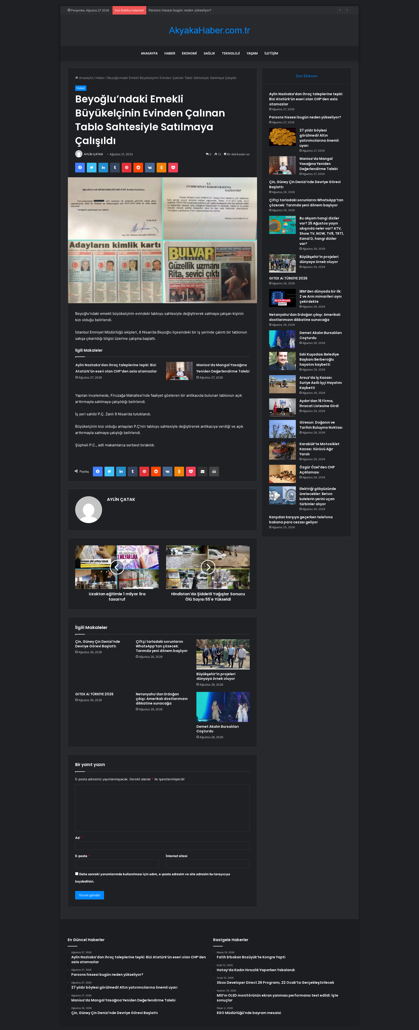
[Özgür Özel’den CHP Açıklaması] (282, 474)
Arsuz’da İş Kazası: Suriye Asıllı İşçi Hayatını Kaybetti (320, 382)
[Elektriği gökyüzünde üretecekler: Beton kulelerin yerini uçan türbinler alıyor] (282, 495)
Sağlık (209, 53)
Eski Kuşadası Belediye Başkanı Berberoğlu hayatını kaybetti (319, 359)
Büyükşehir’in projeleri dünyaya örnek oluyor (215, 676)
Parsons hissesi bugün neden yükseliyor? (305, 117)
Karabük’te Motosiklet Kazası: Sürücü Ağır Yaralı (319, 449)
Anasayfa (149, 53)
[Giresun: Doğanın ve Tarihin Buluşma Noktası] (282, 429)
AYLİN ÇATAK (93, 154)
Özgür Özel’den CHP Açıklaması (317, 470)
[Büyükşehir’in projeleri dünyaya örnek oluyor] (223, 654)
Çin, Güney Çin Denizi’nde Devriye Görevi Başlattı (97, 644)
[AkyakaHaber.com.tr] (209, 30)
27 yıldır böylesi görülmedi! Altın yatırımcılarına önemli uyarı (319, 138)
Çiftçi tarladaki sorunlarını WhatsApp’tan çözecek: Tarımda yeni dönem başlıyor (162, 646)
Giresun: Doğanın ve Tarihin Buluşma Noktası (320, 425)
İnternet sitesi (176, 856)
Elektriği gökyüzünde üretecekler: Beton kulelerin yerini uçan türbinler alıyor (317, 496)
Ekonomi (189, 53)
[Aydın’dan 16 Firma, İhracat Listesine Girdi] (282, 407)
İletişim (271, 53)
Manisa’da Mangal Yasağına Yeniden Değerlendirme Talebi (318, 163)
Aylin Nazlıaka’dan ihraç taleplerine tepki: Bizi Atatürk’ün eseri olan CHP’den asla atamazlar (306, 99)
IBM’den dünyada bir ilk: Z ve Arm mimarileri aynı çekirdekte (320, 296)
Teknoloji (231, 53)
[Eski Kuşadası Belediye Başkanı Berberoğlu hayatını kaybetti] (282, 361)
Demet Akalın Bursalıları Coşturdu (217, 729)
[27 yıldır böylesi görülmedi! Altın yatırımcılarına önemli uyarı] (282, 137)
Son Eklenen (306, 76)
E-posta (82, 856)
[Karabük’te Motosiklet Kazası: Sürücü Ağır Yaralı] (282, 450)
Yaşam (252, 53)
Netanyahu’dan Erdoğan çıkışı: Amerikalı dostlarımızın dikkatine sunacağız (162, 699)
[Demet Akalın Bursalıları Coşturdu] (223, 707)
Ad (78, 838)
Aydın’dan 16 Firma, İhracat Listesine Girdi (319, 403)
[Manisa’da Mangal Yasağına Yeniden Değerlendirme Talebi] (179, 371)
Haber (169, 53)
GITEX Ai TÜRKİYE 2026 (94, 694)
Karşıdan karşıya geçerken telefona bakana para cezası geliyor (301, 520)
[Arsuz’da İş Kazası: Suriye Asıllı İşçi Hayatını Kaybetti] (282, 384)
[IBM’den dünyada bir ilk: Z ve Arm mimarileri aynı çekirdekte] (282, 298)
